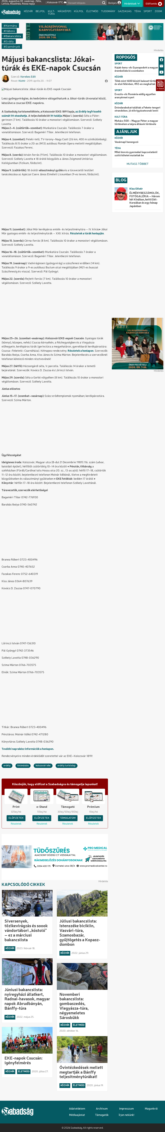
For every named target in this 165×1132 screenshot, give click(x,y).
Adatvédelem (77, 1108)
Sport (148, 11)
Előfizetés (151, 4)
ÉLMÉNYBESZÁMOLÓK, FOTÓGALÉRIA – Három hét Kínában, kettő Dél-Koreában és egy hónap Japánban (144, 200)
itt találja (56, 116)
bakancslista (13, 36)
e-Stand (41, 807)
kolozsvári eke (43, 765)
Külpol (79, 11)
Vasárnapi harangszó (126, 142)
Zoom (158, 11)
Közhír (28, 11)
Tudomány (108, 11)
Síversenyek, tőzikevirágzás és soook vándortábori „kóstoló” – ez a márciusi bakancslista (26, 930)
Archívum (102, 1108)
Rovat (14, 81)
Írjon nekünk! (126, 1115)
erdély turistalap (67, 765)
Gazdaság (124, 11)
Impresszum (126, 1108)
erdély (10, 41)
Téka (137, 11)
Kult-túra (51, 12)
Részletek (16, 824)
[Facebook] (161, 60)
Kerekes (25, 77)
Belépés (112, 3)
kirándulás (23, 765)
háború (10, 31)
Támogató (68, 807)
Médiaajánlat (77, 1115)
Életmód (92, 11)
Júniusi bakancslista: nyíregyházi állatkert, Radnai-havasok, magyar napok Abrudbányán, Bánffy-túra (27, 999)
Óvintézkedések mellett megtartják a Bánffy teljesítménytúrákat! (81, 1072)
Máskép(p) (64, 11)
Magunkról (151, 1108)
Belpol (40, 11)
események (13, 46)
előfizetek (16, 818)
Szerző (15, 77)
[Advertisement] (55, 202)
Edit (33, 77)
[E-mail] (161, 66)
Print (16, 807)
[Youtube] (161, 72)
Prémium (93, 807)
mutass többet (138, 164)
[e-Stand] (160, 85)
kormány (11, 25)
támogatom (68, 818)
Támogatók (102, 1115)
